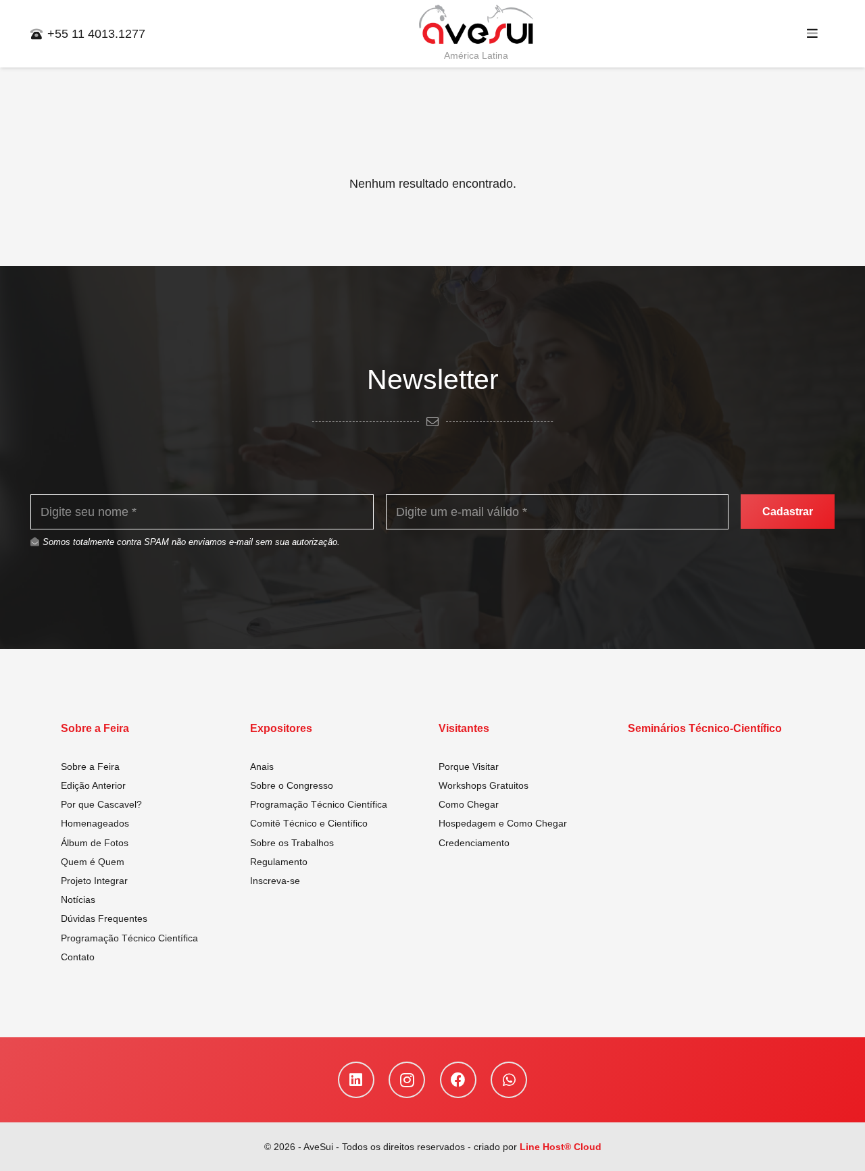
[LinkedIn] (356, 1080)
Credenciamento (474, 842)
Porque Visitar (469, 766)
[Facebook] (458, 1080)
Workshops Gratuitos (483, 785)
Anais (262, 766)
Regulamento (278, 861)
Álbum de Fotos (94, 842)
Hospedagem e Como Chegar (503, 823)
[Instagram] (407, 1080)
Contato (78, 957)
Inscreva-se (275, 880)
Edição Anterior (93, 785)
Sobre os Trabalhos (292, 842)
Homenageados (95, 823)
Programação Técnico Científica (129, 938)
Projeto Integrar (94, 880)
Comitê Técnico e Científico (309, 823)
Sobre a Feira (90, 766)
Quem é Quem (92, 861)
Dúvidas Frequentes (104, 918)
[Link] (476, 25)
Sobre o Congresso (291, 785)
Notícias (78, 899)
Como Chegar (469, 804)
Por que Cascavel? (101, 804)
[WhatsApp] (509, 1080)
